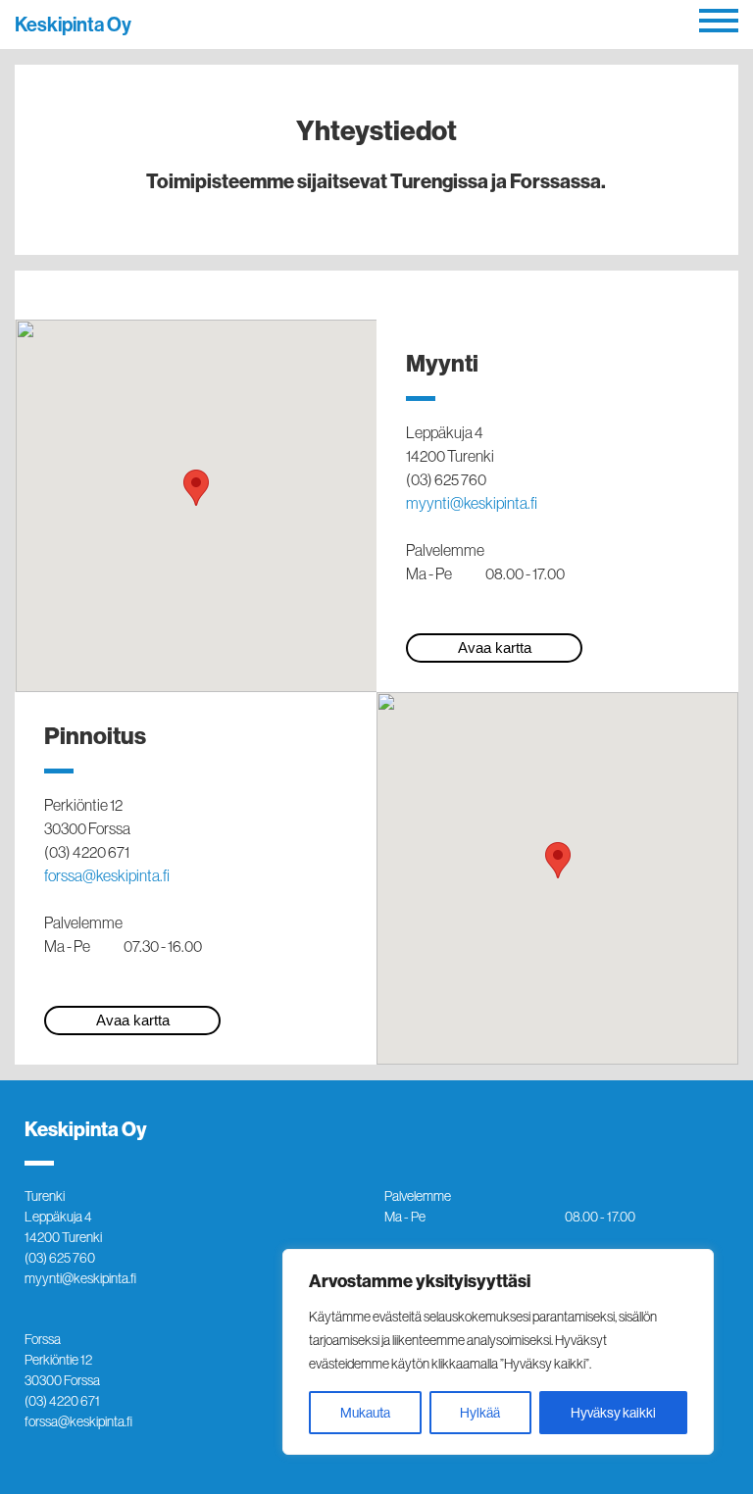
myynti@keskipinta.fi (471, 503)
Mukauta (365, 1412)
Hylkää (480, 1412)
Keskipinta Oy (73, 24)
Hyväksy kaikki (613, 1412)
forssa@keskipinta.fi (107, 875)
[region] (498, 1352)
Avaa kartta (494, 647)
